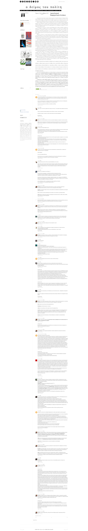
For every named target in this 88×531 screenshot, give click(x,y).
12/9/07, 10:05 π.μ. (40, 287)
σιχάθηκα (22, 140)
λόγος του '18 (26, 13)
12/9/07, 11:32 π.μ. (40, 297)
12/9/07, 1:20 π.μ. (40, 267)
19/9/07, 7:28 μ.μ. (40, 513)
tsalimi (39, 239)
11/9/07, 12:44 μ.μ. (40, 202)
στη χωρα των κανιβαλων (24, 12)
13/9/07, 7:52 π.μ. (40, 442)
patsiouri (39, 257)
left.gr (31, 139)
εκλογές (28, 128)
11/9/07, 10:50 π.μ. (40, 116)
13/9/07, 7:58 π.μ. (40, 455)
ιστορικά (30, 132)
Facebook (23, 1)
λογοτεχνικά (46, 10)
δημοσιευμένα (23, 124)
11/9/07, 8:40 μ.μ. (40, 237)
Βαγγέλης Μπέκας (40, 148)
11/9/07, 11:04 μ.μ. (40, 241)
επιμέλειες (31, 10)
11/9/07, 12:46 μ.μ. (40, 212)
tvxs (31, 124)
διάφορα (30, 130)
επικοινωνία (56, 10)
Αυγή (31, 137)
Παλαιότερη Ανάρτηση (67, 517)
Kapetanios (39, 378)
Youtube (29, 1)
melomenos (39, 226)
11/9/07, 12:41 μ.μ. (40, 196)
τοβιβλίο (21, 132)
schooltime (26, 132)
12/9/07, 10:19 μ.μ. (40, 393)
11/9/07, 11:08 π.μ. (40, 124)
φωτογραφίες (23, 139)
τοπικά (28, 129)
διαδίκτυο (23, 131)
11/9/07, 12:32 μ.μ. (40, 183)
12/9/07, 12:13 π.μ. (40, 255)
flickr (31, 1)
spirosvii (39, 107)
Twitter (25, 1)
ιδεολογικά (27, 136)
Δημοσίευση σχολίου (38, 515)
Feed (20, 1)
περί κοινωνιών (26, 126)
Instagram (35, 1)
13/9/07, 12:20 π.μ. (40, 408)
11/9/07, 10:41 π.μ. (40, 105)
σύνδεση (60, 10)
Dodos (39, 410)
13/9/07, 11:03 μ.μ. (40, 462)
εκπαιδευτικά (22, 127)
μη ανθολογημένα (29, 138)
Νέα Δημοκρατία (23, 130)
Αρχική (21, 10)
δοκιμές (24, 125)
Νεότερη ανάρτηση (36, 517)
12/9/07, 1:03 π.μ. (40, 259)
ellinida (39, 395)
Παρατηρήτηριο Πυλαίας (41, 95)
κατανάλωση (22, 136)
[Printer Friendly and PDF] (37, 89)
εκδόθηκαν (27, 10)
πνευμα (39, 289)
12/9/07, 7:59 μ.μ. (40, 349)
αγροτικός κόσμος (23, 137)
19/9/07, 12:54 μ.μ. (40, 498)
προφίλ (24, 10)
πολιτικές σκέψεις (44, 89)
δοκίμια (34, 10)
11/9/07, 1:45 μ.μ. (40, 219)
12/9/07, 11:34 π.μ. (40, 321)
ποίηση (30, 125)
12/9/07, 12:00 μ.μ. (40, 327)
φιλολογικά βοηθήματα (51, 10)
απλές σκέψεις (22, 129)
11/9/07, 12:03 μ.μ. (40, 158)
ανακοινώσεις (23, 138)
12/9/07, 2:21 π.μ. (40, 279)
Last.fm (33, 1)
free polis (27, 139)
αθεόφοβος (39, 126)
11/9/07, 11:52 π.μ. (40, 133)
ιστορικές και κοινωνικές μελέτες (39, 10)
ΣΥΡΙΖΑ (28, 137)
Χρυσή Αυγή (27, 135)
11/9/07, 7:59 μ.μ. (40, 231)
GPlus (27, 1)
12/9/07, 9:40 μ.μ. (40, 356)
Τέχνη (31, 136)
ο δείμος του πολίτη (44, 7)
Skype (38, 1)
